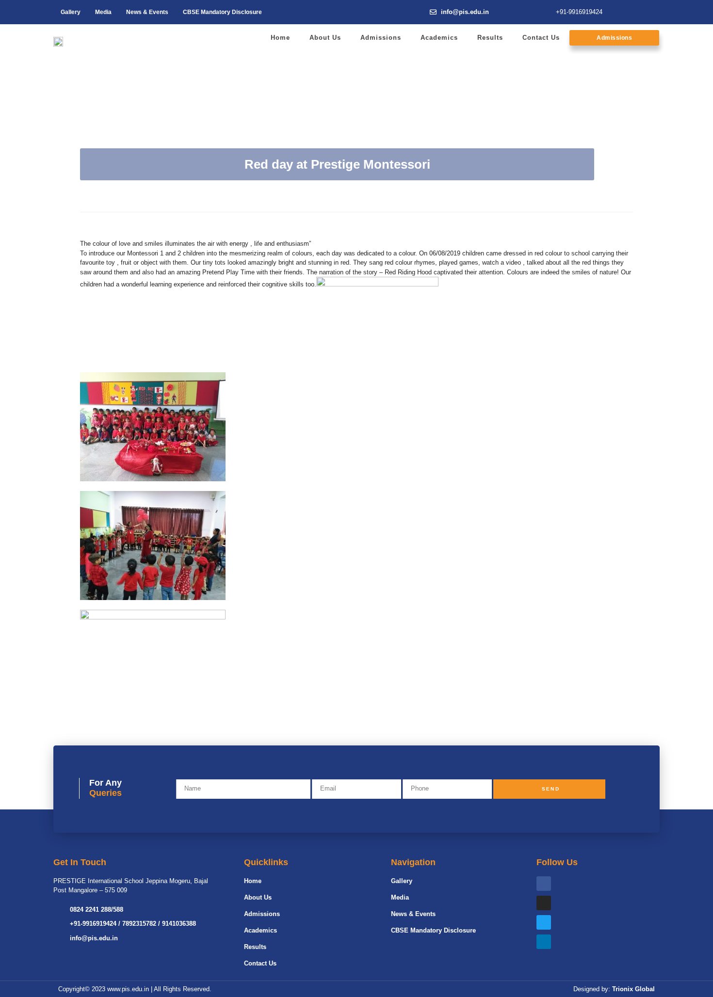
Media (103, 12)
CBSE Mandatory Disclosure (222, 12)
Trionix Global (633, 989)
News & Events (147, 12)
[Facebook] (543, 883)
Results (490, 37)
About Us (325, 37)
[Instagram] (543, 903)
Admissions (380, 37)
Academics (439, 37)
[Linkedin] (543, 941)
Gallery (71, 12)
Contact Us (541, 37)
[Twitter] (543, 922)
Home (280, 37)
